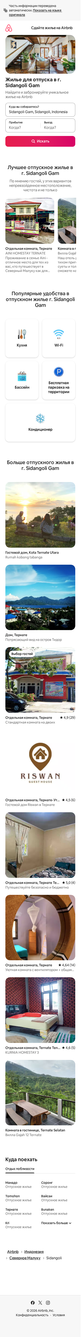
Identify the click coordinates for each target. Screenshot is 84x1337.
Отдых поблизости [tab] (19, 1169)
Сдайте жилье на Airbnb (52, 28)
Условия (59, 1315)
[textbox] (23, 127)
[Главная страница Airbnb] (8, 28)
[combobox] (40, 111)
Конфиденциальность (32, 1315)
